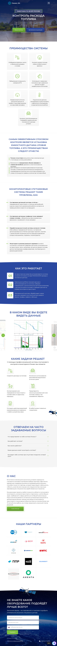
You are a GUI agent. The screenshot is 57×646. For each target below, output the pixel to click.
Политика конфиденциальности (15, 641)
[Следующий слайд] (54, 335)
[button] (35, 30)
